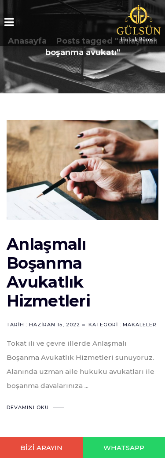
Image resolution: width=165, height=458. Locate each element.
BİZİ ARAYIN (41, 447)
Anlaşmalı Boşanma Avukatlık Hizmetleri (48, 272)
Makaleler (140, 324)
